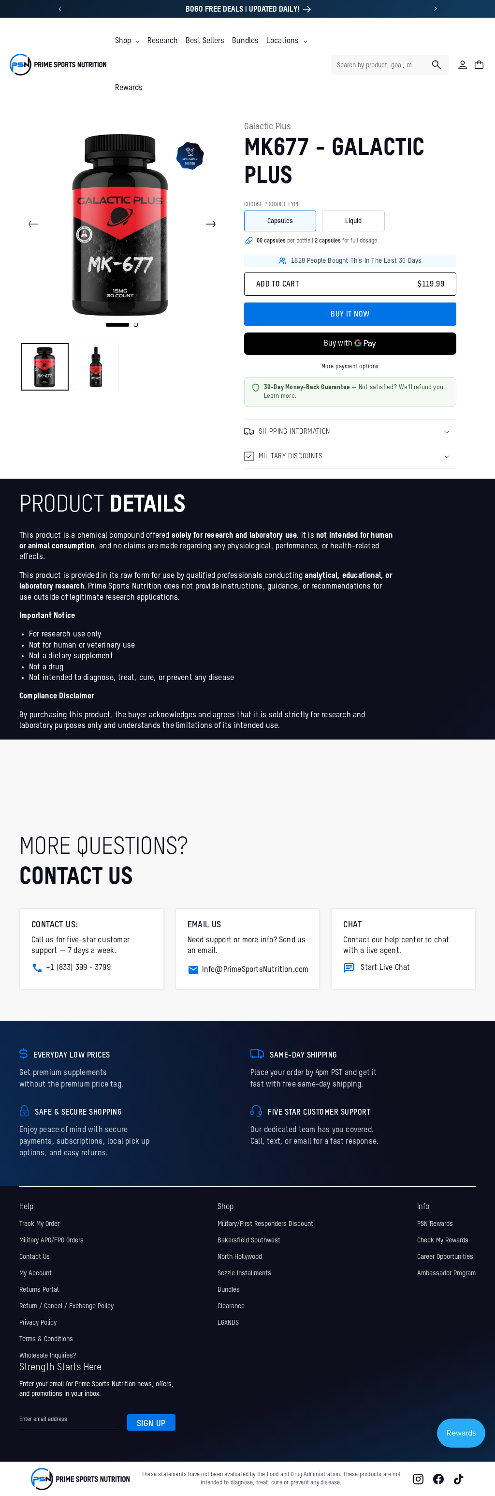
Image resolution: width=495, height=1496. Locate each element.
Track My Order (39, 1224)
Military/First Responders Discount (265, 1224)
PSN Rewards (435, 1224)
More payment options (350, 367)
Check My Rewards (442, 1240)
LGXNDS (228, 1322)
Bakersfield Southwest (249, 1240)
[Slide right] (211, 224)
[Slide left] (33, 224)
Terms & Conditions (46, 1339)
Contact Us (34, 1257)
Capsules (280, 221)
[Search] (436, 65)
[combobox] (390, 65)
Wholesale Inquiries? (47, 1355)
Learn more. (280, 396)
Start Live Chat (385, 968)
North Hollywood (240, 1257)
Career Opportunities (445, 1257)
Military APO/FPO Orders (51, 1240)
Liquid (353, 221)
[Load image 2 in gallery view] (96, 367)
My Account (35, 1273)
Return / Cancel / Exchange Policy (66, 1306)
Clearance (231, 1306)
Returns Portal (38, 1289)
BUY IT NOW (350, 314)
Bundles (229, 1289)
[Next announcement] (436, 8)
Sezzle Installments (244, 1273)
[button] (127, 41)
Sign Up (151, 1424)
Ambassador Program (446, 1273)
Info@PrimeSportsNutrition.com (255, 970)
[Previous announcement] (60, 8)
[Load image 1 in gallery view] (45, 367)
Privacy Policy (38, 1322)
